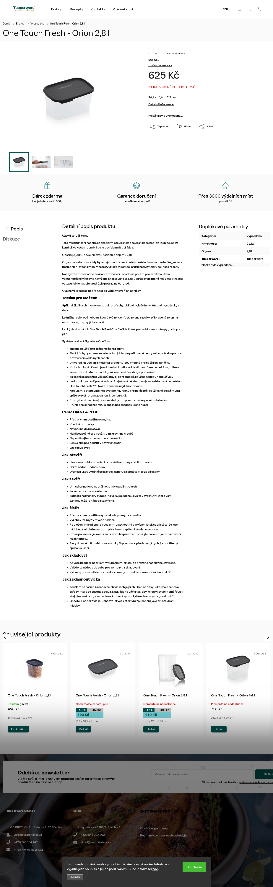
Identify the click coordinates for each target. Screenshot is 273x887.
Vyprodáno (254, 236)
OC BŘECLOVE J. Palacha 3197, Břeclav (36, 827)
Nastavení (74, 876)
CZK (225, 9)
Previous (6, 637)
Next (267, 637)
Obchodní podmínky (154, 828)
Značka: (160, 65)
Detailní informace (161, 104)
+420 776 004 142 (26, 842)
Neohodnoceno (176, 53)
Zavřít (251, 138)
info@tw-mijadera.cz (28, 849)
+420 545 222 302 (93, 834)
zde (155, 869)
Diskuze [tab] (11, 238)
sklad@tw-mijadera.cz (96, 842)
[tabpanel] (35, 689)
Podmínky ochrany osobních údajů (163, 835)
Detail (15, 729)
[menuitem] (56, 9)
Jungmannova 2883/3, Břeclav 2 (98, 827)
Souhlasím (194, 867)
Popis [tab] (17, 228)
